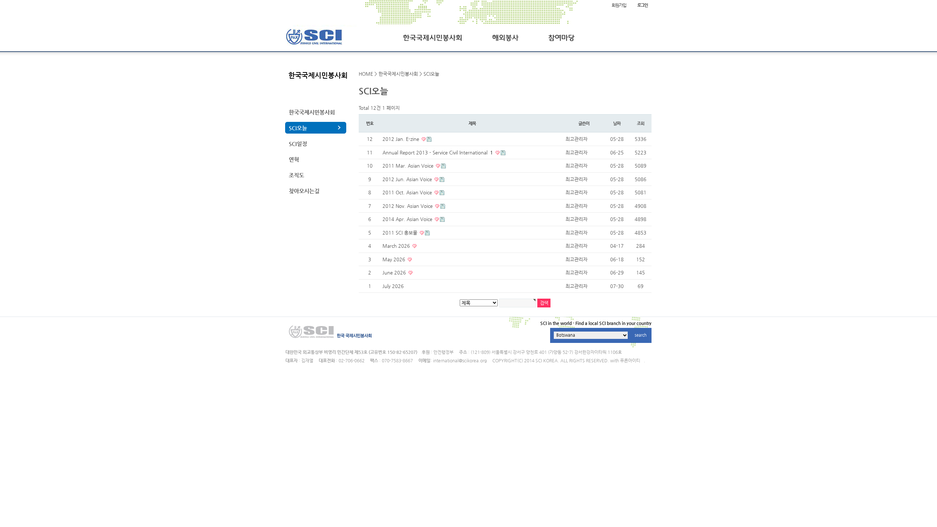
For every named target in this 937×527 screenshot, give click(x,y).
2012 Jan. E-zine (401, 139)
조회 (640, 123)
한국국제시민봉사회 (312, 112)
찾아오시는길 (304, 191)
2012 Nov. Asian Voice (408, 206)
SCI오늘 (298, 128)
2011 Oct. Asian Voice (407, 192)
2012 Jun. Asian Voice (407, 179)
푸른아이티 (630, 360)
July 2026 (393, 286)
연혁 (294, 159)
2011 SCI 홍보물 (400, 232)
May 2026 (394, 259)
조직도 (296, 175)
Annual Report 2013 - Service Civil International (437, 152)
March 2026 (396, 245)
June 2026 (394, 272)
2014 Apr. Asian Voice (408, 219)
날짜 (616, 123)
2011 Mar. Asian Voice (408, 165)
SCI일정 (298, 144)
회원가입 (619, 5)
